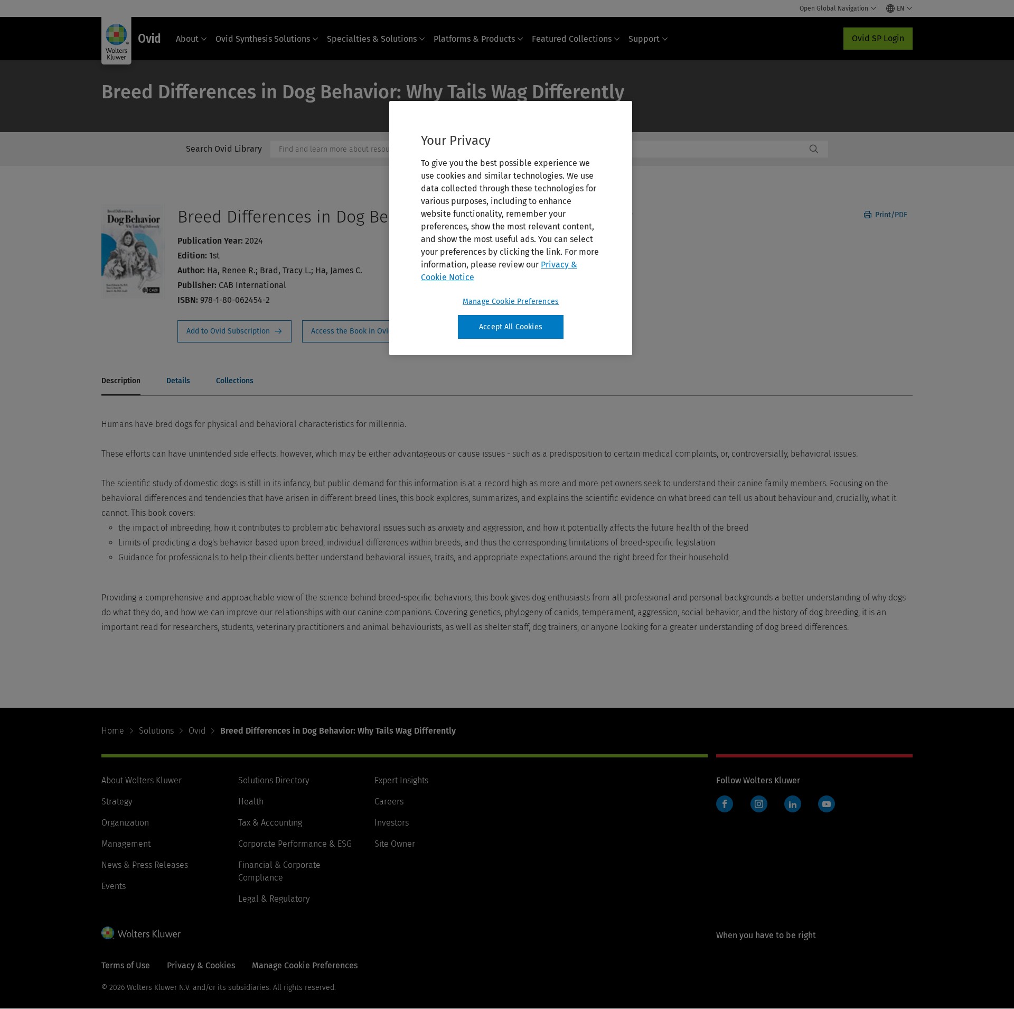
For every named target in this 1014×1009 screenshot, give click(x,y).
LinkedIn (792, 803)
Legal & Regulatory (273, 899)
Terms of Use (125, 965)
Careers (388, 802)
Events (113, 886)
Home (112, 731)
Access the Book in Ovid (358, 331)
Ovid (197, 731)
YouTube (826, 803)
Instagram (758, 803)
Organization (125, 823)
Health (251, 802)
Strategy (116, 802)
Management (126, 844)
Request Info (234, 331)
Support (644, 39)
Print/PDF (890, 214)
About (187, 39)
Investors (391, 823)
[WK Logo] (141, 933)
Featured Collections (572, 39)
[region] (510, 228)
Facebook (724, 803)
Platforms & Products (474, 39)
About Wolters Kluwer (141, 780)
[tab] (120, 381)
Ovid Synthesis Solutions (262, 39)
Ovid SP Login (878, 38)
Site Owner (394, 844)
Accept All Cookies (510, 326)
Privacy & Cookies (201, 965)
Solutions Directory (273, 780)
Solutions (156, 731)
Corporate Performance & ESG (295, 844)
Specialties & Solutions (372, 39)
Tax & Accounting (270, 823)
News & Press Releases (144, 865)
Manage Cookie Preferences (511, 301)
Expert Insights (401, 780)
